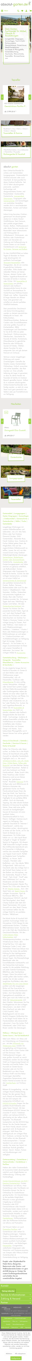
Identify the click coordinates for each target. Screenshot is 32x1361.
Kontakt (4, 1307)
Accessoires (21, 653)
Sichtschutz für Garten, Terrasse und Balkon (15, 248)
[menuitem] (4, 11)
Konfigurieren (16, 1358)
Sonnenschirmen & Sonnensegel (14, 580)
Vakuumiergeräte (16, 1000)
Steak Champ (20, 891)
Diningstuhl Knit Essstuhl (15, 430)
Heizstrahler (7, 1245)
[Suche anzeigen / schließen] (18, 11)
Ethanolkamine (8, 682)
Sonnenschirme (9, 201)
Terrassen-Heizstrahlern (12, 262)
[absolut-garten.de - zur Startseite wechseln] (16, 4)
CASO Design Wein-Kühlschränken (10, 936)
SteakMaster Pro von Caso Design (15, 983)
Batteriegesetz (8, 1318)
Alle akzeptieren (20, 1353)
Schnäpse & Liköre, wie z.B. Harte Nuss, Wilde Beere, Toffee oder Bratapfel (16, 763)
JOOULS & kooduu (10, 1103)
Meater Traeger (14, 889)
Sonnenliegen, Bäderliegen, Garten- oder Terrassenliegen (13, 558)
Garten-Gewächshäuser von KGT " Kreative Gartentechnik (16, 1182)
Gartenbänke (18, 562)
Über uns (14, 1321)
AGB (29, 1307)
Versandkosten (5, 1313)
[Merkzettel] (22, 11)
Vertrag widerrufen (8, 1291)
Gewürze (19, 782)
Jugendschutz (6, 1321)
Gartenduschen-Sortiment (12, 606)
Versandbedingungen (18, 1324)
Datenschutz (17, 1307)
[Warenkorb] (30, 11)
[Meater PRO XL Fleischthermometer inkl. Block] (16, 93)
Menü (6, 11)
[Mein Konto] (26, 11)
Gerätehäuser (8, 1218)
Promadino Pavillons (10, 1229)
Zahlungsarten (24, 1321)
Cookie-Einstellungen (20, 1318)
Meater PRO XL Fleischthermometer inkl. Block (17, 106)
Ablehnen (9, 1353)
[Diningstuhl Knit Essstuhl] (16, 417)
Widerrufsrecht (5, 1327)
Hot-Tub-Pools (11, 1083)
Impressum (7, 1309)
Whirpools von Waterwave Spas (13, 1044)
